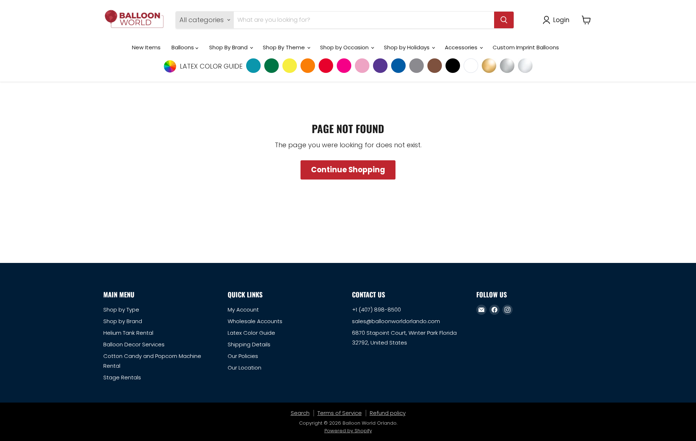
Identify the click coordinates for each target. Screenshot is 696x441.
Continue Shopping (348, 170)
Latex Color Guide (251, 333)
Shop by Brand (122, 321)
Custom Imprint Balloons (526, 47)
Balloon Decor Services (134, 344)
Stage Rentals (122, 377)
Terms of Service (340, 413)
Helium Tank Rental (128, 333)
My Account (243, 309)
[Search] (504, 20)
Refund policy (388, 413)
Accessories (462, 47)
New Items (146, 47)
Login (561, 20)
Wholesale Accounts (255, 321)
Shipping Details (249, 344)
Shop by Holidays (407, 47)
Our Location (244, 367)
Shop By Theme (284, 47)
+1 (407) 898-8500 (376, 309)
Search (300, 413)
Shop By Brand (229, 47)
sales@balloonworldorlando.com (396, 321)
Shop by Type (121, 309)
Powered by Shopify (348, 430)
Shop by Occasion (345, 47)
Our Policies (243, 356)
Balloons (183, 47)
